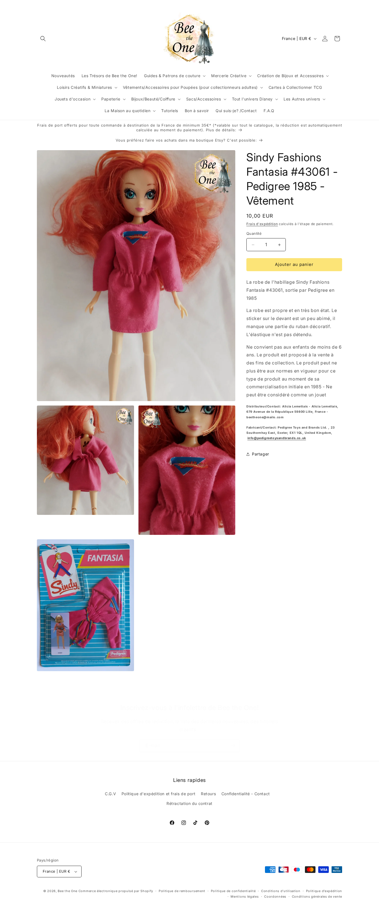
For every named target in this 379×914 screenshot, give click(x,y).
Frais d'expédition (262, 224)
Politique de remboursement (182, 891)
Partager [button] (260, 454)
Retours (208, 793)
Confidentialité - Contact (245, 793)
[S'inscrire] (233, 745)
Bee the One (67, 891)
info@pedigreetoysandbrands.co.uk (276, 438)
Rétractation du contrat (189, 803)
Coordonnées (275, 896)
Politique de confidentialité (233, 891)
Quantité (254, 233)
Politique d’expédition (324, 891)
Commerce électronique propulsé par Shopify (116, 891)
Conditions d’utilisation (280, 891)
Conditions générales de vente (317, 896)
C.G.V (110, 793)
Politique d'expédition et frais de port (158, 793)
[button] (43, 38)
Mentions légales (245, 896)
